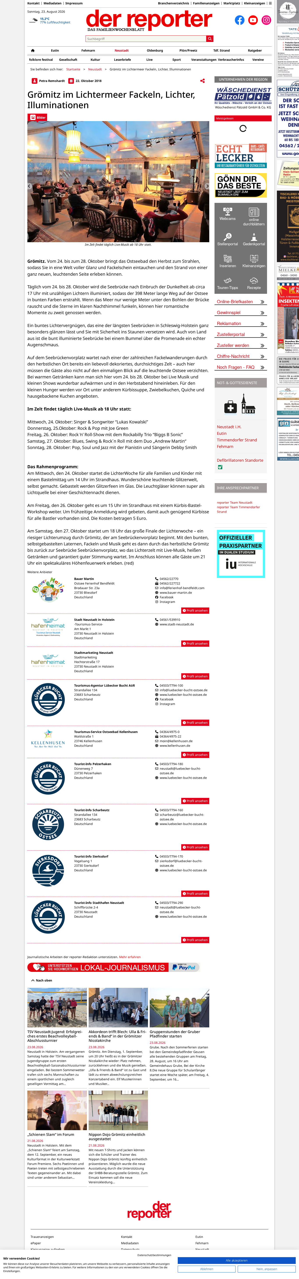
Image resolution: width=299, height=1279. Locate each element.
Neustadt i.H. (229, 426)
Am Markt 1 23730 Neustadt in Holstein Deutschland (94, 633)
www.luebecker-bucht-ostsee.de (183, 695)
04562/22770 (169, 579)
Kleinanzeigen (254, 3)
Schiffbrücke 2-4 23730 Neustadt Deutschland (86, 912)
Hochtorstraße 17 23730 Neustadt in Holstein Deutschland (94, 666)
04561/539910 (170, 620)
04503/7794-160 (171, 810)
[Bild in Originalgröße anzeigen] (118, 181)
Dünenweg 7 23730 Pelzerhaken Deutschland (88, 773)
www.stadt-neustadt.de (177, 624)
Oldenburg (155, 50)
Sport (176, 59)
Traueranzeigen (42, 1237)
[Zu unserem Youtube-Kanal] (253, 20)
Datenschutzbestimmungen (154, 1255)
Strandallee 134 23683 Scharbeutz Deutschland (87, 694)
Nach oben (43, 980)
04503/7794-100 (171, 685)
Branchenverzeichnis (173, 3)
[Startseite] (33, 50)
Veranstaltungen (203, 59)
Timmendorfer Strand (237, 439)
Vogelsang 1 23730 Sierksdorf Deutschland (86, 865)
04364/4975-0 (169, 732)
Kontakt (33, 3)
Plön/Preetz (188, 50)
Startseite (73, 69)
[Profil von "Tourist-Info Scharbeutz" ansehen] (118, 829)
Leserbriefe (122, 59)
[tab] (37, 117)
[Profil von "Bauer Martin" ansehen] (118, 595)
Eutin (55, 50)
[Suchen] (209, 38)
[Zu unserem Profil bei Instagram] (266, 20)
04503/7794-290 (171, 903)
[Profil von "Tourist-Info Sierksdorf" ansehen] (118, 875)
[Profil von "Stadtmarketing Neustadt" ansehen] (118, 665)
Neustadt (122, 50)
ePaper (36, 1243)
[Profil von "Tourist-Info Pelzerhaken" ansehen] (118, 783)
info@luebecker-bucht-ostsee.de (184, 690)
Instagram (167, 602)
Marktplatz (231, 3)
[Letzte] (29, 186)
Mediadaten (53, 3)
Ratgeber (255, 50)
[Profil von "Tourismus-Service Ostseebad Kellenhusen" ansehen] (118, 743)
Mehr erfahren (130, 957)
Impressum (74, 3)
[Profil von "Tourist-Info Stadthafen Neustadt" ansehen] (118, 921)
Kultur (95, 59)
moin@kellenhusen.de (176, 741)
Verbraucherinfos (231, 59)
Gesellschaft (68, 59)
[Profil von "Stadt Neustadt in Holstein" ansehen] (118, 632)
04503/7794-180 (171, 764)
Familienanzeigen (206, 3)
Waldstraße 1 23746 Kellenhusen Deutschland (88, 741)
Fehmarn (88, 50)
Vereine (258, 59)
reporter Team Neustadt (234, 502)
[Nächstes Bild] (207, 186)
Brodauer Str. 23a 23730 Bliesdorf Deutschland (87, 592)
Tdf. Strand (221, 50)
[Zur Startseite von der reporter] (149, 20)
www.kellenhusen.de (175, 745)
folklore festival (41, 59)
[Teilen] (202, 81)
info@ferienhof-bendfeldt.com (182, 588)
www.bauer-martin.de (176, 592)
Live (149, 59)
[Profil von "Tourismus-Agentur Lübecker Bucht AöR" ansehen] (118, 704)
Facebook (166, 597)
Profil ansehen (197, 610)
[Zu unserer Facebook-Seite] (239, 20)
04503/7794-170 (171, 856)
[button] (270, 3)
